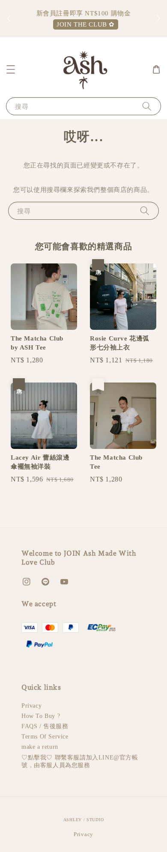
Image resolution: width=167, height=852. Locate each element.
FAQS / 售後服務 (45, 726)
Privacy (31, 706)
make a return (39, 747)
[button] (10, 69)
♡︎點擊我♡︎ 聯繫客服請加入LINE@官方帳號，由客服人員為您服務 (79, 761)
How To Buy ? (40, 716)
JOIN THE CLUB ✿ (86, 24)
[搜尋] (147, 106)
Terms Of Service (45, 736)
